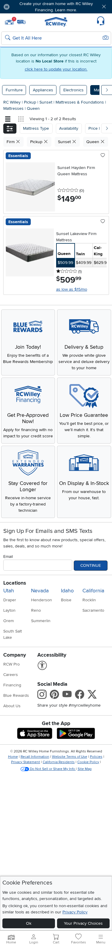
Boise (66, 599)
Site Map (85, 769)
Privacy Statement (25, 762)
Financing (12, 685)
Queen (33, 108)
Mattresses (14, 108)
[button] (23, 7)
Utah (8, 591)
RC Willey (12, 102)
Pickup (30, 102)
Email (8, 556)
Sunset (46, 102)
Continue (90, 565)
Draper (9, 599)
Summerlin (40, 620)
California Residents (59, 762)
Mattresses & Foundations (80, 102)
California (93, 591)
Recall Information (35, 757)
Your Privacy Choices (83, 923)
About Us (12, 705)
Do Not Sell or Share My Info (52, 769)
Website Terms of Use (69, 757)
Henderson (41, 599)
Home (13, 757)
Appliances (43, 90)
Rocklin (89, 599)
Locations (14, 583)
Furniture (14, 90)
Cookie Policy (88, 762)
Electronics (73, 90)
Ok (28, 923)
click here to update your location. (56, 69)
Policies (96, 757)
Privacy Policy (75, 912)
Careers (10, 674)
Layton (9, 610)
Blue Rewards (16, 695)
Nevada (40, 591)
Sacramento (93, 610)
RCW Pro (11, 664)
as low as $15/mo (71, 289)
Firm (11, 141)
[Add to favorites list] (102, 156)
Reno (36, 610)
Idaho (67, 591)
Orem (8, 620)
